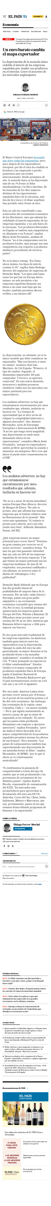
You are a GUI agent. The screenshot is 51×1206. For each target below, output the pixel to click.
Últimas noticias (11, 974)
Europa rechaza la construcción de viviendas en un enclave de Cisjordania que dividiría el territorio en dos (22, 1009)
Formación (25, 31)
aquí (40, 884)
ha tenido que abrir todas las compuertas (24, 159)
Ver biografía (20, 829)
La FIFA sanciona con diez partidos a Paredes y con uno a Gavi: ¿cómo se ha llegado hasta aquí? (23, 981)
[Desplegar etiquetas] (46, 866)
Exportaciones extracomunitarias (21, 867)
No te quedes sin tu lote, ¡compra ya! (32, 1170)
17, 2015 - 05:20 (25, 98)
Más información (8, 878)
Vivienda (16, 31)
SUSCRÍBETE (38, 16)
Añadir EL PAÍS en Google (15, 112)
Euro (4, 867)
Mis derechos (36, 31)
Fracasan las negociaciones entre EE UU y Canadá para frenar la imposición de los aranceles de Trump (32, 41)
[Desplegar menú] (5, 16)
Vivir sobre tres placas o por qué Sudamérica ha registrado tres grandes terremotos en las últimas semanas (20, 998)
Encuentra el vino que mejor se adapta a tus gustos (35, 1142)
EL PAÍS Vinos (25, 1096)
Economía (11, 25)
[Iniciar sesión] (46, 16)
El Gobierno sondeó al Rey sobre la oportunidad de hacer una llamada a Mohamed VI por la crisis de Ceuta (25, 1040)
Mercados (7, 31)
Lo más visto (8, 1023)
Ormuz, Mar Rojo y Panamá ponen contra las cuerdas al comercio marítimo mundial (24, 989)
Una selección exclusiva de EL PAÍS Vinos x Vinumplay (24, 1133)
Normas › (44, 854)
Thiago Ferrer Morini (25, 95)
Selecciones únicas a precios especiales (34, 1156)
